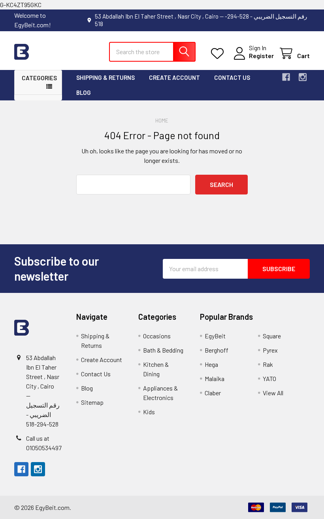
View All (273, 392)
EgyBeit (215, 336)
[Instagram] (303, 77)
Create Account (174, 77)
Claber (213, 392)
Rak (268, 364)
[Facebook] (286, 77)
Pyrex (270, 350)
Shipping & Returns (105, 77)
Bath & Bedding (163, 350)
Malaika (214, 378)
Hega (211, 364)
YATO (269, 378)
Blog (83, 92)
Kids (149, 411)
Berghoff (216, 350)
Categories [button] (39, 77)
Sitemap (92, 402)
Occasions (157, 336)
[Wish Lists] (219, 53)
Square (272, 336)
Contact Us (232, 77)
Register (261, 55)
